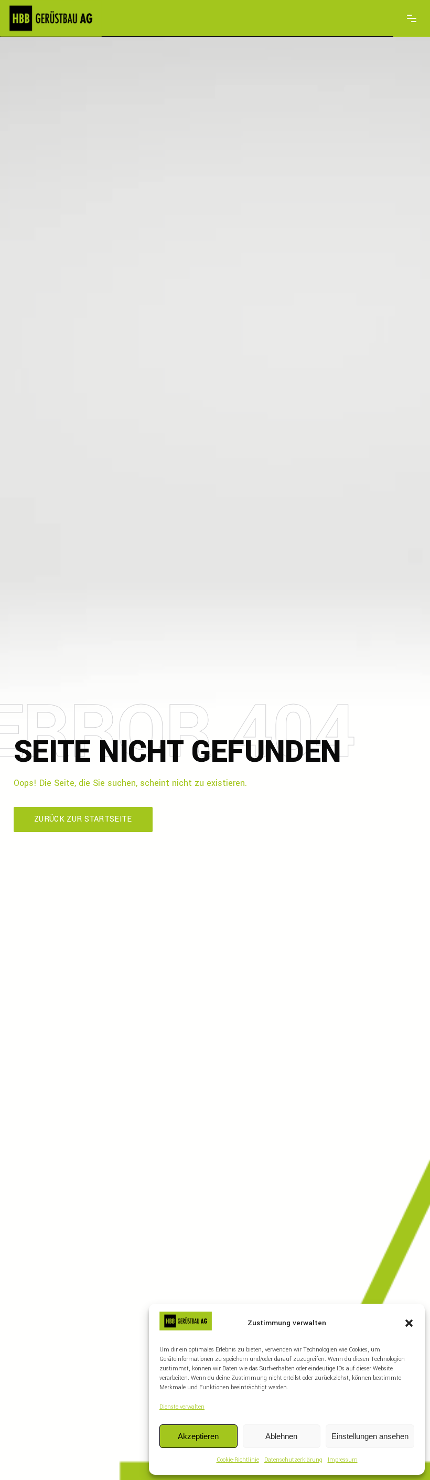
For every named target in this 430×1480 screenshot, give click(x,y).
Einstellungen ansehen (369, 1436)
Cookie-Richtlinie (238, 1460)
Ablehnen (281, 1436)
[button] (409, 1323)
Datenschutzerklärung (293, 1460)
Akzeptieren (198, 1436)
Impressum (343, 1460)
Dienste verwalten (182, 1407)
